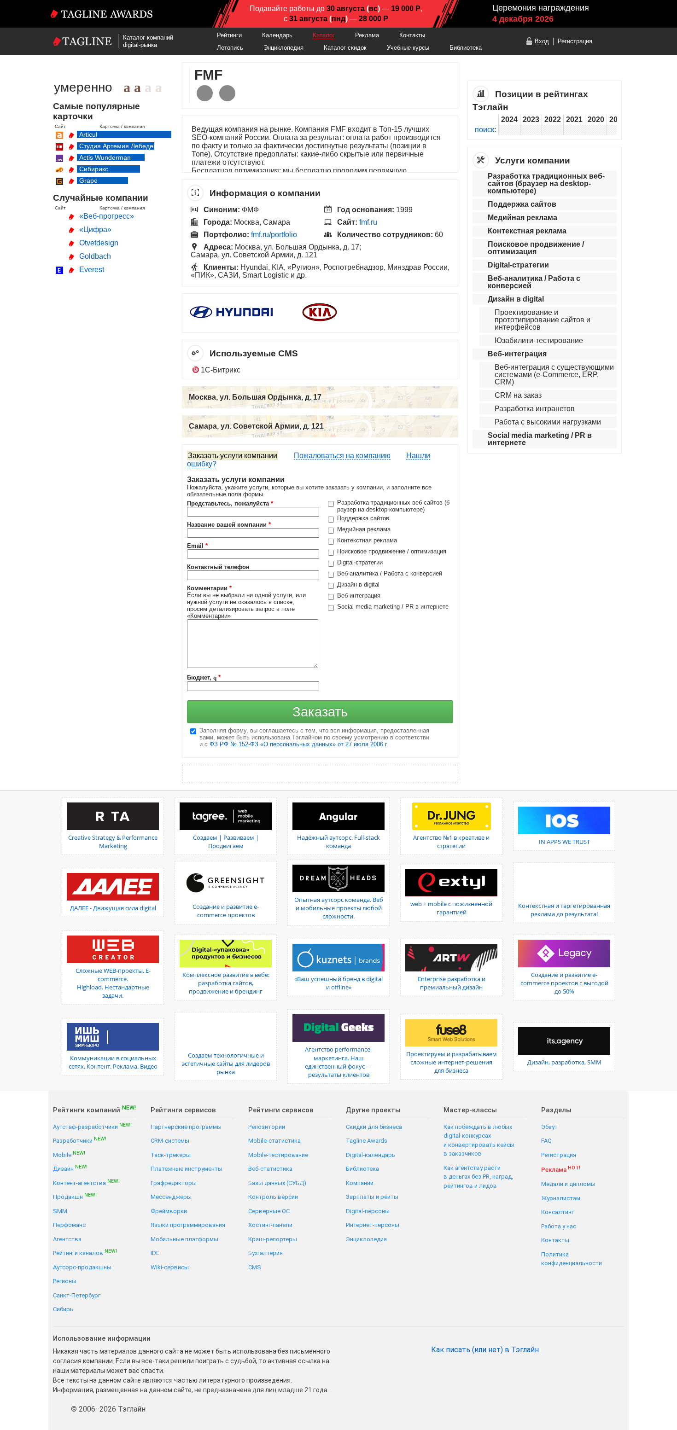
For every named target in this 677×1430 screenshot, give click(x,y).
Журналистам (560, 1198)
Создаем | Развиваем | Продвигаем (226, 841)
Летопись (230, 47)
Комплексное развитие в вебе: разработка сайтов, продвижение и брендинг (225, 983)
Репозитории (266, 1126)
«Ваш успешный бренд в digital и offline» (338, 983)
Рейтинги (229, 35)
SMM (60, 1211)
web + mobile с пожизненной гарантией (451, 908)
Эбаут (549, 1126)
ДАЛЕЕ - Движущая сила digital (113, 908)
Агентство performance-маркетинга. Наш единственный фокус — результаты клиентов (338, 1062)
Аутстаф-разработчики (92, 1126)
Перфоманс (69, 1224)
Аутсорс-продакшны (82, 1267)
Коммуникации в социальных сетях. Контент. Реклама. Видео (113, 1062)
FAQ (546, 1140)
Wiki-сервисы (170, 1267)
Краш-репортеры (272, 1239)
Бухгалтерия (265, 1253)
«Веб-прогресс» (106, 216)
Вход (542, 41)
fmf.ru (368, 222)
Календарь (277, 35)
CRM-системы (170, 1140)
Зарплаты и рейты (372, 1196)
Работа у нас (558, 1226)
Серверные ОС (269, 1211)
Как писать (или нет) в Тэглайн (485, 1350)
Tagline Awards (366, 1140)
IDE (155, 1253)
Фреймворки (169, 1211)
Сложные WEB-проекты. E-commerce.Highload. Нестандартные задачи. (113, 983)
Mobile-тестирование (278, 1154)
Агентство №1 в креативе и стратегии (451, 841)
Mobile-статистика (274, 1140)
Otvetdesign (98, 243)
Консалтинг (557, 1212)
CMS (254, 1267)
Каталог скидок (345, 47)
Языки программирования (188, 1224)
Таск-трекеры (171, 1154)
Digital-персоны (368, 1211)
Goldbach (95, 256)
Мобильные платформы (184, 1239)
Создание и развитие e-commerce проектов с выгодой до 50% (564, 983)
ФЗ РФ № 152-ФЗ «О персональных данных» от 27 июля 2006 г (298, 744)
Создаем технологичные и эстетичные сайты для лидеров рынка (226, 1063)
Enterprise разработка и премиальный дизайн (451, 983)
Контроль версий (273, 1196)
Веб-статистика (270, 1168)
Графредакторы (174, 1183)
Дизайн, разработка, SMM (564, 1062)
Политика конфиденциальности (571, 1259)
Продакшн (75, 1196)
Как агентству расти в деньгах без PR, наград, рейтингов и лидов (478, 1176)
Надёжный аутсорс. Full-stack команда (338, 841)
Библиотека (465, 47)
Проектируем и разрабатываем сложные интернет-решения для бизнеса (451, 1062)
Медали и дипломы (568, 1183)
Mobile (69, 1154)
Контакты (412, 35)
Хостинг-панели (270, 1224)
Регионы (64, 1281)
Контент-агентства (86, 1182)
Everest (91, 269)
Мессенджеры (171, 1196)
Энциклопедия (283, 47)
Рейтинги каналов (85, 1252)
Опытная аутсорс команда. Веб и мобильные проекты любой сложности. (338, 907)
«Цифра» (95, 229)
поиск (484, 130)
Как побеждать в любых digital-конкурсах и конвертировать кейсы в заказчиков (479, 1140)
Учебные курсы (408, 47)
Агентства (67, 1239)
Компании (360, 1183)
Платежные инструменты (186, 1168)
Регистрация (575, 41)
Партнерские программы (186, 1126)
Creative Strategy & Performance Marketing (113, 841)
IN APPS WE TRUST (564, 841)
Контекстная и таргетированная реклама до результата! (564, 909)
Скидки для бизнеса (374, 1126)
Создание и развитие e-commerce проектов (226, 910)
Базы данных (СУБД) (277, 1183)
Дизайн (70, 1168)
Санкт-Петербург (76, 1295)
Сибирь (63, 1309)
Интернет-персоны (372, 1224)
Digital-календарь (370, 1154)
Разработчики (79, 1140)
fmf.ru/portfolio (274, 234)
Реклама (367, 35)
